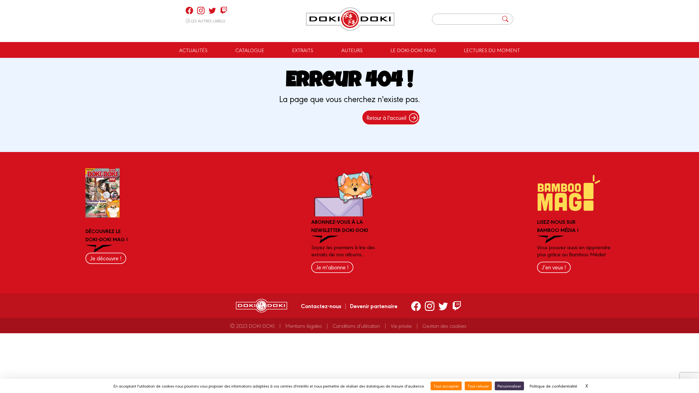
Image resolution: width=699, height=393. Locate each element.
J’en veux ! (554, 267)
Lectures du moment (492, 49)
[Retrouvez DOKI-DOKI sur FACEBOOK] (189, 10)
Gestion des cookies (444, 325)
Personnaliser (509, 386)
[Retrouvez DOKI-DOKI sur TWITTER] (212, 10)
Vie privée (401, 325)
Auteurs (352, 49)
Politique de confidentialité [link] (553, 386)
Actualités (193, 49)
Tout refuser (478, 386)
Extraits (302, 49)
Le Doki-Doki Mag (413, 49)
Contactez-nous (321, 306)
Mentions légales (303, 325)
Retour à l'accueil (386, 117)
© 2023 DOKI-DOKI (252, 325)
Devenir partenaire (374, 306)
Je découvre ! (106, 258)
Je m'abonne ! (332, 267)
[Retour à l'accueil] (350, 19)
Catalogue (249, 49)
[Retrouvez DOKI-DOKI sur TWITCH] (223, 10)
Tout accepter (446, 386)
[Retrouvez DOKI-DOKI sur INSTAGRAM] (201, 10)
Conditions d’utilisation (356, 325)
